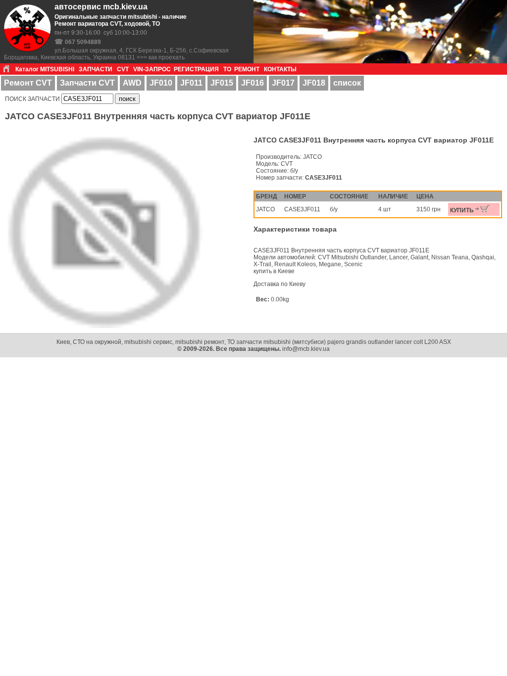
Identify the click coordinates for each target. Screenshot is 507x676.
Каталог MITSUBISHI (44, 69)
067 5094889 (83, 42)
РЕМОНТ (246, 69)
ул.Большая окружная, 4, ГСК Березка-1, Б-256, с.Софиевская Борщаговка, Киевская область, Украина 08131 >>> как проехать (116, 54)
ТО (227, 69)
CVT (123, 69)
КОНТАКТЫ (280, 69)
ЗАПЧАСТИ (95, 69)
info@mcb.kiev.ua (306, 348)
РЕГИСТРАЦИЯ (196, 69)
